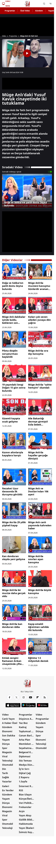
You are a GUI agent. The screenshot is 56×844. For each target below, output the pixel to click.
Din (4, 768)
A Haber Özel (9, 723)
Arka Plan (24, 739)
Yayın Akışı (25, 815)
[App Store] (13, 705)
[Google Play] (28, 705)
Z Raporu (24, 777)
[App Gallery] (42, 705)
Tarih (5, 773)
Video (4, 36)
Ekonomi (7, 731)
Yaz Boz (23, 723)
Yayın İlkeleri (26, 828)
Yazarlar (7, 781)
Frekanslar (25, 807)
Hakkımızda (26, 823)
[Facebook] (9, 697)
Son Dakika (8, 735)
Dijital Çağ (25, 773)
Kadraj (22, 727)
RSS (21, 790)
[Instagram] (23, 697)
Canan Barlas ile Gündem (27, 735)
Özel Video (25, 10)
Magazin (7, 752)
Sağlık (5, 777)
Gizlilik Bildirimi (27, 819)
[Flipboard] (37, 697)
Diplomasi (24, 756)
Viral (4, 756)
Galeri (5, 786)
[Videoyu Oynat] (27, 53)
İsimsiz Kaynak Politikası (27, 832)
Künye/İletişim (27, 798)
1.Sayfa (23, 781)
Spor (4, 748)
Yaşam (6, 739)
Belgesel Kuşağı (27, 752)
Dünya (6, 743)
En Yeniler (8, 790)
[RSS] (44, 697)
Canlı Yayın (8, 718)
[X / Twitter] (16, 697)
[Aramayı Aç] (44, 3)
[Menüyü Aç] (50, 3)
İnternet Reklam (27, 786)
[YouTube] (30, 697)
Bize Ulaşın (25, 794)
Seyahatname (27, 748)
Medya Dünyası (27, 764)
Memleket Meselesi (27, 743)
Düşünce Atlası (27, 718)
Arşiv (22, 811)
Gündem (39, 10)
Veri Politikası (27, 802)
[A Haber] (27, 4)
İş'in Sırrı (24, 768)
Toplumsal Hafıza (27, 731)
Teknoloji (7, 760)
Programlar (10, 10)
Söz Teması (25, 760)
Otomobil (7, 764)
